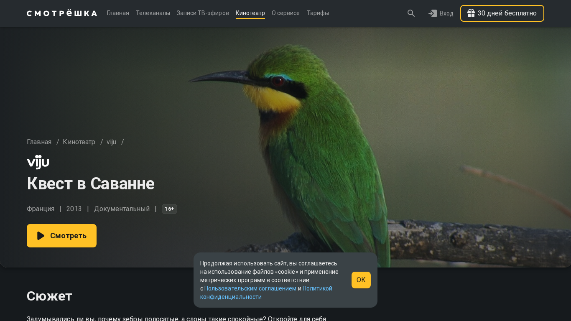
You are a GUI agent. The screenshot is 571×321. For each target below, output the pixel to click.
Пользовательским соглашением (250, 288)
